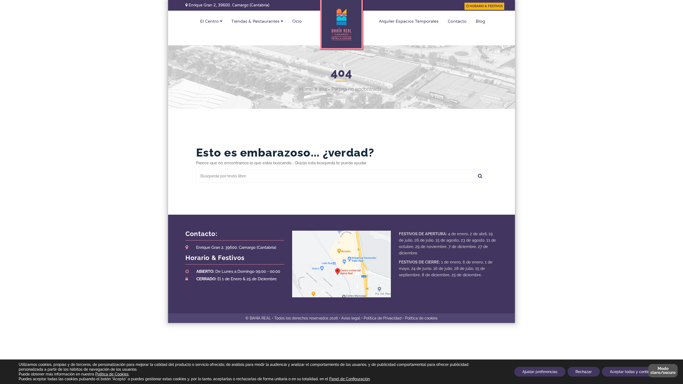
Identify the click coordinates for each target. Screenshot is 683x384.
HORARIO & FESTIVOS (486, 6)
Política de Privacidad (383, 318)
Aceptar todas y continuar (632, 372)
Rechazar (583, 372)
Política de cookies (421, 318)
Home (306, 89)
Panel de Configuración (349, 379)
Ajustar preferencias (539, 372)
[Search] (479, 176)
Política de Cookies (112, 374)
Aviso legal (350, 318)
